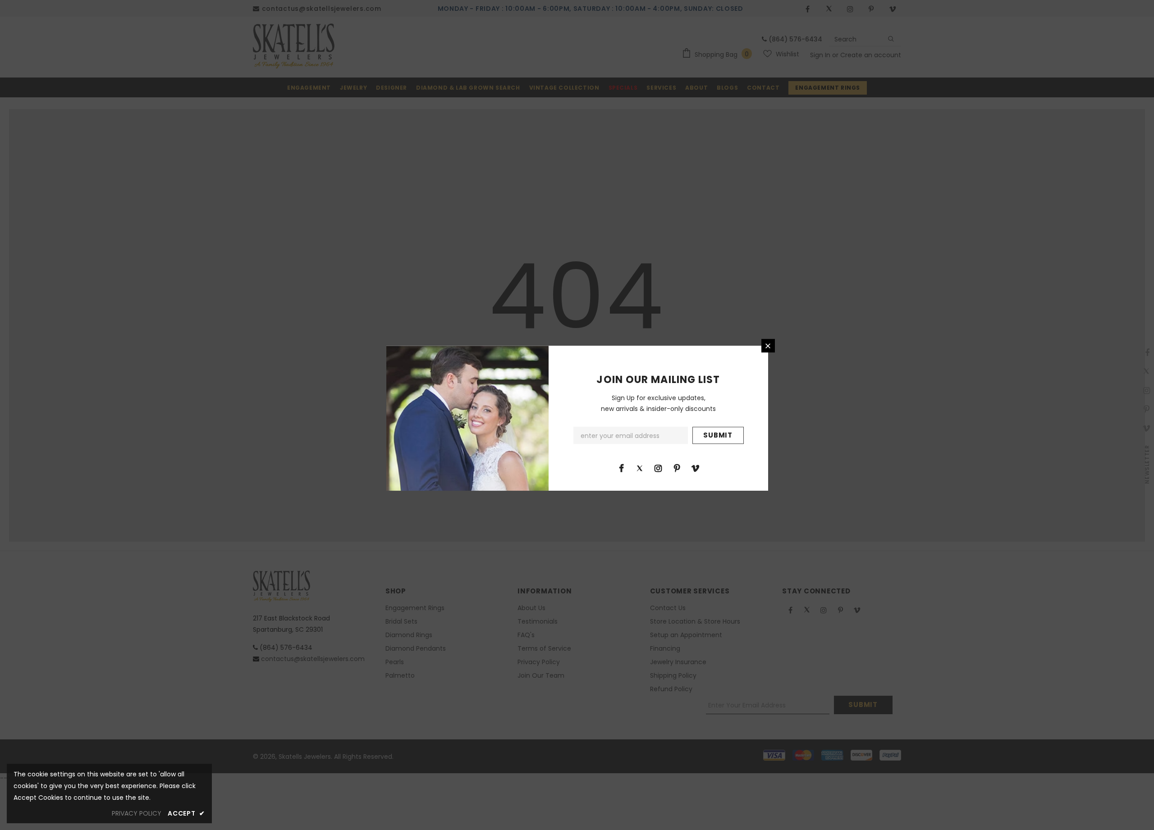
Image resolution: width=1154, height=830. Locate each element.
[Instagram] (658, 467)
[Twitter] (639, 467)
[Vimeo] (695, 467)
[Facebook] (621, 467)
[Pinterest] (676, 467)
